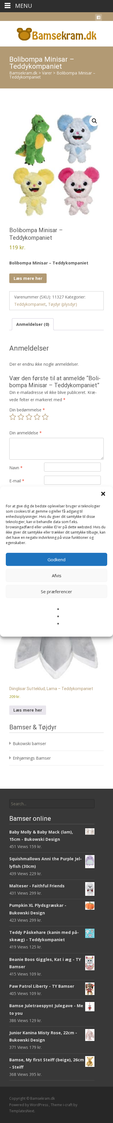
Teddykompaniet (30, 304)
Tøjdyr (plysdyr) (62, 304)
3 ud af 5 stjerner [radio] (28, 416)
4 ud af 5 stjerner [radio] (37, 416)
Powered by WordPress (29, 1104)
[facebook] (98, 18)
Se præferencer (56, 591)
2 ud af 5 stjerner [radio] (20, 416)
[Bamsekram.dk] (56, 32)
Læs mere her (28, 278)
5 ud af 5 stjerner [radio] (45, 416)
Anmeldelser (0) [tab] (32, 324)
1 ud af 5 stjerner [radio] (12, 416)
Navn (16, 467)
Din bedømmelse (27, 410)
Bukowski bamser (29, 743)
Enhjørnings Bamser (32, 758)
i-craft (68, 1104)
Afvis (56, 575)
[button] (103, 494)
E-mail (16, 481)
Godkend (56, 559)
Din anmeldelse (25, 433)
